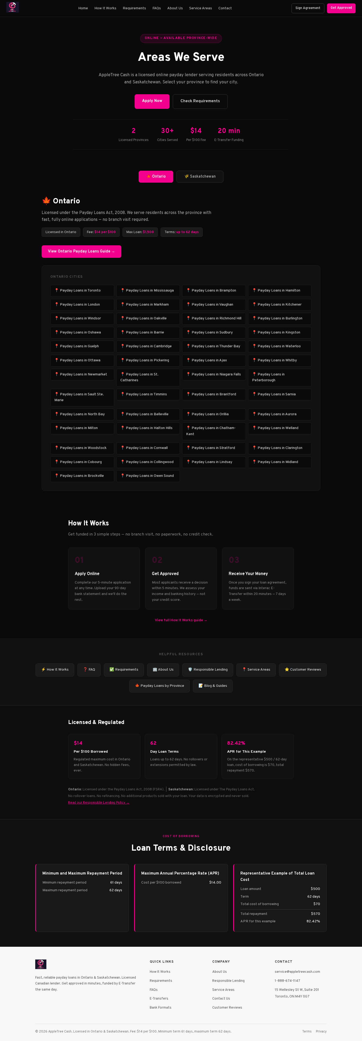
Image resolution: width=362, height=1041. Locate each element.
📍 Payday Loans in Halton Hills (146, 428)
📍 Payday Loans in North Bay (79, 414)
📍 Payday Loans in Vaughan (209, 304)
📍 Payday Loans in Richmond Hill (213, 318)
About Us (175, 8)
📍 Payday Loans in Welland (275, 428)
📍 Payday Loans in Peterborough (268, 377)
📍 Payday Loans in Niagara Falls (213, 374)
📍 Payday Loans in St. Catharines (139, 377)
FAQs (156, 8)
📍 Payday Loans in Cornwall (144, 448)
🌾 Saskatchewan (200, 176)
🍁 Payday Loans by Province (159, 686)
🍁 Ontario (156, 176)
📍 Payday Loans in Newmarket (80, 374)
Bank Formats (160, 1007)
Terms (307, 1032)
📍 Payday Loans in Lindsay (209, 462)
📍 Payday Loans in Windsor (77, 318)
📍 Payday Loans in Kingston (276, 332)
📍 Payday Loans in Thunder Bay (213, 346)
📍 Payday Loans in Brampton (211, 290)
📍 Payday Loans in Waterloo (276, 346)
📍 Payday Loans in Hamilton (276, 290)
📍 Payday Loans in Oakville (143, 318)
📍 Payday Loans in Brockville (79, 476)
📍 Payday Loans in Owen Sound (147, 476)
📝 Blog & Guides (212, 686)
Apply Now (152, 101)
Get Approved (341, 8)
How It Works (105, 8)
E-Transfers (159, 998)
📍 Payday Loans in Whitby (274, 360)
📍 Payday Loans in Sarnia (274, 394)
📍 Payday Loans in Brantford (211, 394)
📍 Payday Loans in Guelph (76, 346)
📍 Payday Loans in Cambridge (146, 346)
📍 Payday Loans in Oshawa (77, 332)
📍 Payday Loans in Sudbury (209, 332)
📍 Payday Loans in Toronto (77, 290)
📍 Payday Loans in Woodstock (80, 448)
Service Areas (200, 8)
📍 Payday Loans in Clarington (277, 448)
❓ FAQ (89, 669)
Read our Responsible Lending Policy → (99, 802)
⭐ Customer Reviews (303, 669)
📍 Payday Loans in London (77, 304)
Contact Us (221, 998)
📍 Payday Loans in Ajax (206, 360)
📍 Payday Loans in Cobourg (78, 462)
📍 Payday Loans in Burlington (277, 318)
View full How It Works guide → (181, 620)
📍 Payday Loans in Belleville (144, 414)
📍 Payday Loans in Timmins (143, 394)
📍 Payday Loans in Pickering (144, 360)
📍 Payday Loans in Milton (76, 428)
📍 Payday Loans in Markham (144, 304)
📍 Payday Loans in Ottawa (77, 360)
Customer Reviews (227, 1007)
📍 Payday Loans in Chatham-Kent (211, 431)
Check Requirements (200, 101)
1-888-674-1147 (287, 981)
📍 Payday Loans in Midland (275, 462)
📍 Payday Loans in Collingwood (147, 462)
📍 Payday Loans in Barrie (142, 332)
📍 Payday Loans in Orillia (207, 414)
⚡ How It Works (55, 669)
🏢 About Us (163, 669)
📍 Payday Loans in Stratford (210, 448)
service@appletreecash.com (297, 972)
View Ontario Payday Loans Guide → (81, 251)
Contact (225, 8)
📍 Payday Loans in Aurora (274, 414)
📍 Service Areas (256, 669)
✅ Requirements (123, 669)
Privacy (321, 1032)
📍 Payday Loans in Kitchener (277, 304)
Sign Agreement (307, 8)
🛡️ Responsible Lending (208, 669)
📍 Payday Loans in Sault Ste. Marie (79, 397)
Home (83, 8)
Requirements (134, 8)
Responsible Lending (228, 981)
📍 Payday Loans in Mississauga (147, 290)
